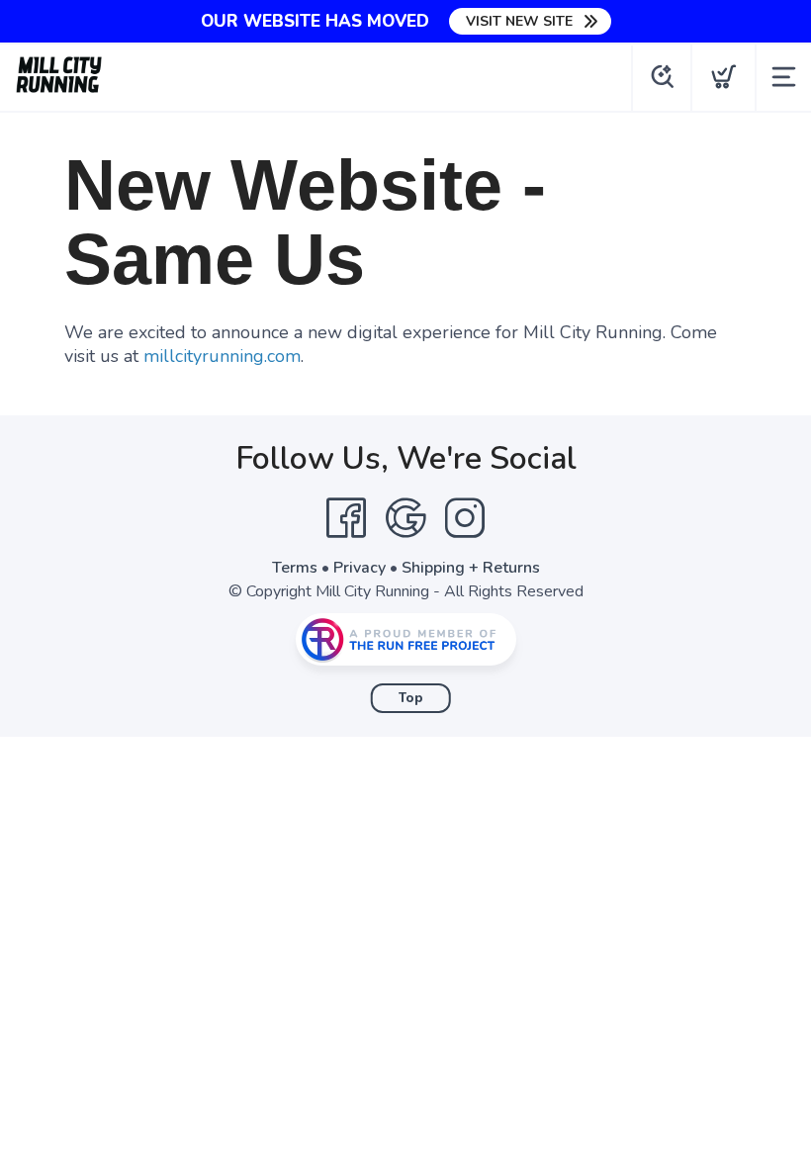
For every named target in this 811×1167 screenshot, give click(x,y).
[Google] (405, 518)
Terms (294, 568)
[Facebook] (346, 518)
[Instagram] (465, 518)
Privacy (359, 568)
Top (411, 698)
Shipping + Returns (471, 568)
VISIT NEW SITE (519, 21)
